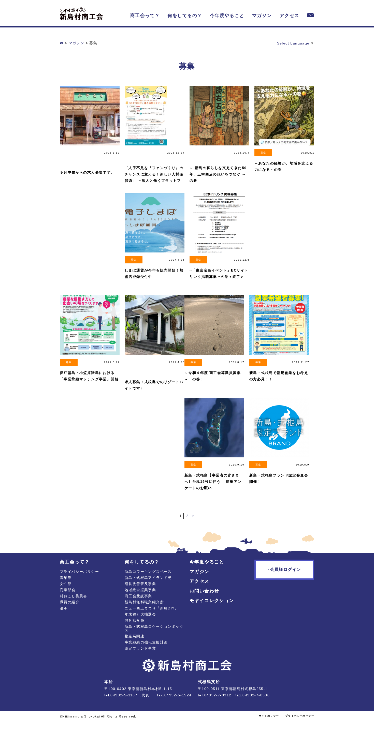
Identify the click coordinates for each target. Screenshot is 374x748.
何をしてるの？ (185, 15)
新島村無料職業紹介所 (144, 602)
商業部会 (68, 590)
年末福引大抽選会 (140, 614)
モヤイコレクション (212, 600)
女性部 (65, 584)
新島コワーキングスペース (148, 572)
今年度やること (227, 15)
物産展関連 (134, 636)
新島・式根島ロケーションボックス (154, 628)
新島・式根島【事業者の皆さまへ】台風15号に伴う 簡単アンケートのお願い (212, 481)
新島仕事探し (198, 155)
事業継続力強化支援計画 (146, 642)
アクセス (289, 15)
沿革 (64, 608)
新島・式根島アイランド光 (148, 578)
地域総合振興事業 (140, 590)
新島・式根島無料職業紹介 (69, 157)
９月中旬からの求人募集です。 (87, 172)
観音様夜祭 (134, 620)
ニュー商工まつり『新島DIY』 (152, 608)
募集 (263, 152)
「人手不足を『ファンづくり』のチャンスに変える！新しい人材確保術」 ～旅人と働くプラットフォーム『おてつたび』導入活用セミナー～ (154, 181)
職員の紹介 (69, 602)
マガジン (262, 15)
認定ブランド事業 (140, 648)
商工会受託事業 (138, 596)
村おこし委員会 (73, 596)
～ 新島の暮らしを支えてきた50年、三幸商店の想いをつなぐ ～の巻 (218, 174)
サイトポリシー (269, 715)
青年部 (65, 578)
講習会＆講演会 (133, 155)
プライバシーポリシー (79, 572)
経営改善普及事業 (140, 584)
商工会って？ (145, 15)
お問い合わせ (204, 590)
